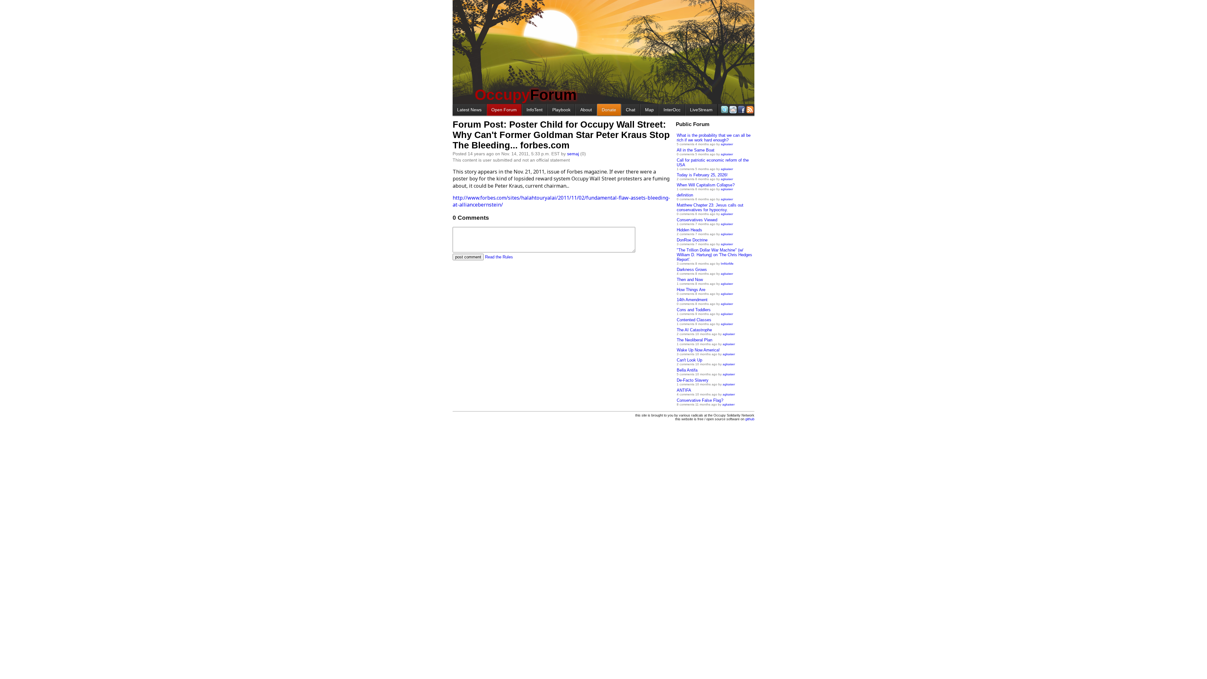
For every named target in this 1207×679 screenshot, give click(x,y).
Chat (630, 109)
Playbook (561, 109)
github (749, 419)
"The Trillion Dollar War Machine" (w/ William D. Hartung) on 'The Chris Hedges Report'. (714, 255)
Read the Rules (499, 257)
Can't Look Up (689, 360)
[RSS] (749, 109)
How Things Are (691, 289)
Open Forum (504, 109)
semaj (573, 153)
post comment (468, 257)
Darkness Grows (692, 269)
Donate (609, 109)
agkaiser (727, 144)
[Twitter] (724, 109)
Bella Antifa (687, 370)
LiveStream (701, 109)
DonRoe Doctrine (692, 240)
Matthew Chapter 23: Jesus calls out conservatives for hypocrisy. (710, 207)
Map (649, 109)
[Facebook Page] (741, 109)
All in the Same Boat (695, 150)
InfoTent (534, 109)
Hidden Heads (689, 230)
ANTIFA (684, 390)
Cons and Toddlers (694, 309)
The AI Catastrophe (694, 330)
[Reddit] (732, 109)
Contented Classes (694, 319)
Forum (526, 94)
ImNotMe (727, 263)
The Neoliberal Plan (694, 340)
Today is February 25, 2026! (702, 175)
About (586, 109)
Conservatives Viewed (697, 220)
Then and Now (690, 279)
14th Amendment (692, 299)
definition (685, 195)
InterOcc (672, 109)
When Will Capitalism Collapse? (706, 185)
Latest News (469, 109)
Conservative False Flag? (700, 400)
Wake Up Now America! (698, 350)
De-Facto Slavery (692, 380)
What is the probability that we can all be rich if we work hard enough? (714, 137)
